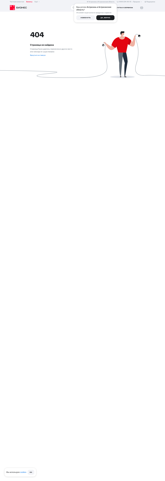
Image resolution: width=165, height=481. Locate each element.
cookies (23, 472)
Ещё (36, 2)
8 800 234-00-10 (129, 2)
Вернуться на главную (38, 55)
